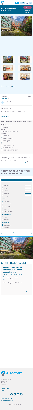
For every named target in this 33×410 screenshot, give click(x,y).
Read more (28, 163)
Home (3, 87)
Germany (8, 87)
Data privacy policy (6, 398)
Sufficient (6, 193)
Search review (16, 233)
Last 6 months (8, 204)
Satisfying (6, 190)
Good (5, 188)
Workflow (6, 219)
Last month (7, 201)
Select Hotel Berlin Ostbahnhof (13, 263)
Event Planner (8, 225)
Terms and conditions (7, 400)
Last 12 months (8, 206)
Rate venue (17, 179)
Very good (7, 185)
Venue (5, 217)
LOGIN (22, 2)
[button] (4, 69)
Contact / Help (5, 388)
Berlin (13, 87)
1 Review (29, 96)
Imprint (3, 390)
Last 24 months (8, 209)
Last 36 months (8, 211)
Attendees (6, 227)
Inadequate (7, 196)
